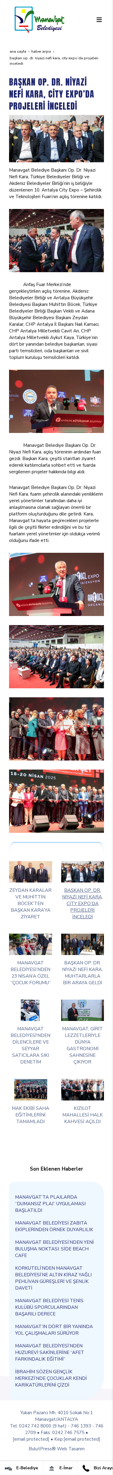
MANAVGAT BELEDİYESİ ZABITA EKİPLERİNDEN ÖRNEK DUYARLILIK (54, 1226)
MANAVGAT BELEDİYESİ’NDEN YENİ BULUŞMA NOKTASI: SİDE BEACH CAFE (54, 1249)
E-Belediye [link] (26, 1468)
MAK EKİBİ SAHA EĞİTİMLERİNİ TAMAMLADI (30, 1115)
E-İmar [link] (65, 1468)
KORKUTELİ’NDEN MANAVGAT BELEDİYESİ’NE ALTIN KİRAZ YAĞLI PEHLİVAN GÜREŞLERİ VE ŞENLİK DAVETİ (53, 1278)
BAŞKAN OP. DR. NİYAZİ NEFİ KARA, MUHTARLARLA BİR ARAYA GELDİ (82, 973)
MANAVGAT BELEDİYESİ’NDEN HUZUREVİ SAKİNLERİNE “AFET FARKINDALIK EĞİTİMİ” (49, 1352)
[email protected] (31, 1439)
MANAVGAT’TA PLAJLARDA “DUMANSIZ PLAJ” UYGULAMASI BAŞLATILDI (50, 1203)
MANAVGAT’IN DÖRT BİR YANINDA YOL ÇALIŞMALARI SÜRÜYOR (54, 1329)
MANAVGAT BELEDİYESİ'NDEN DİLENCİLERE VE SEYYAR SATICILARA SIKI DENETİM (30, 1045)
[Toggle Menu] (99, 19)
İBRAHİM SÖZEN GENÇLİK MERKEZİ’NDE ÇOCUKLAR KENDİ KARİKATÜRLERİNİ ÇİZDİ (51, 1378)
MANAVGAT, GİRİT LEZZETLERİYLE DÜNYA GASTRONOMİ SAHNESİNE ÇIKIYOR (82, 1045)
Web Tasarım (71, 1448)
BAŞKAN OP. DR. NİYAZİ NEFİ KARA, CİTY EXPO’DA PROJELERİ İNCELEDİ (82, 903)
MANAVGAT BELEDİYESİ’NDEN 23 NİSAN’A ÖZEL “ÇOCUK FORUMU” (31, 973)
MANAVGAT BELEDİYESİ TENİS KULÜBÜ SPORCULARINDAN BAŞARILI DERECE (49, 1307)
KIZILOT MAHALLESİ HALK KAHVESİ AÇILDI (82, 1115)
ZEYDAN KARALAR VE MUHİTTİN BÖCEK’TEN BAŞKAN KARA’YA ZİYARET (30, 903)
